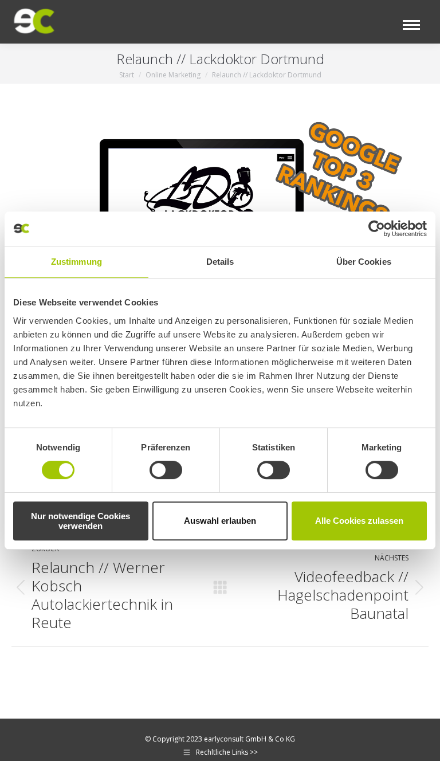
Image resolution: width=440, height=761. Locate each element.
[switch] (166, 470)
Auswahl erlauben (220, 520)
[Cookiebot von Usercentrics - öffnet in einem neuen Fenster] (377, 228)
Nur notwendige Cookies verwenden (80, 521)
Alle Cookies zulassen (359, 520)
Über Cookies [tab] (363, 261)
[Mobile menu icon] (411, 24)
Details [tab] (220, 261)
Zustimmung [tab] (76, 261)
